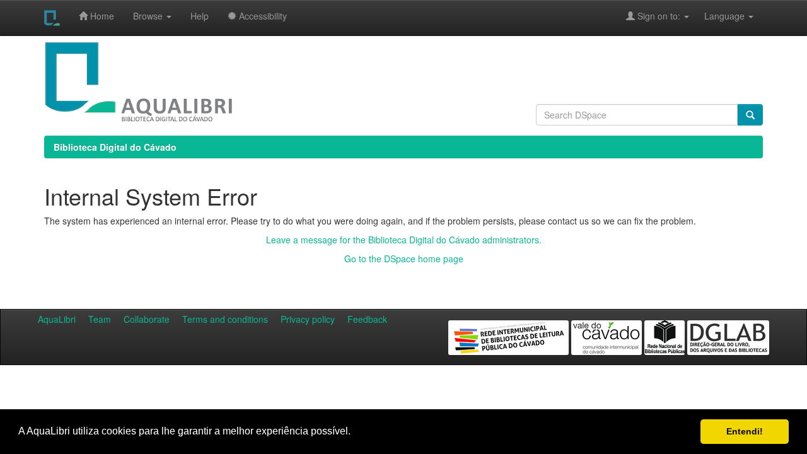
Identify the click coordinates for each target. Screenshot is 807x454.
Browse (149, 15)
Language (718, 15)
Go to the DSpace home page (403, 258)
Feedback (367, 319)
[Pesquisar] (750, 114)
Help (199, 15)
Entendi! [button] (744, 431)
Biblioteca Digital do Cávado (115, 147)
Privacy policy (308, 319)
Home (101, 15)
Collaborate (147, 319)
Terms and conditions (225, 319)
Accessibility (261, 15)
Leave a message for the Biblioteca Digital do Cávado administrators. (404, 239)
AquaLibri (57, 319)
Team (99, 319)
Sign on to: (659, 15)
